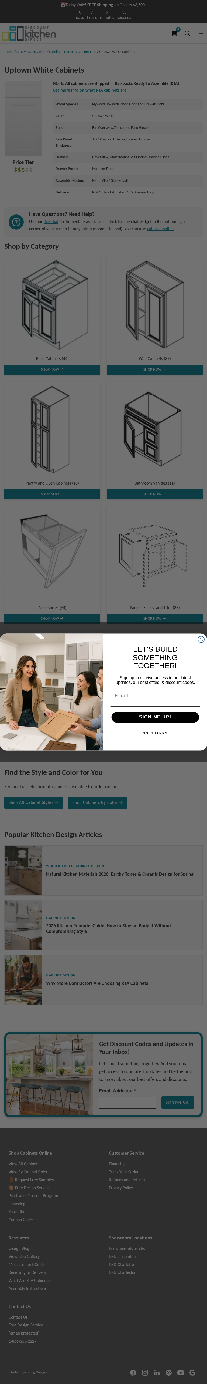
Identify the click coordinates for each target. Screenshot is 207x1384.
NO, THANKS (155, 733)
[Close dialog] (201, 639)
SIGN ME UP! (155, 717)
